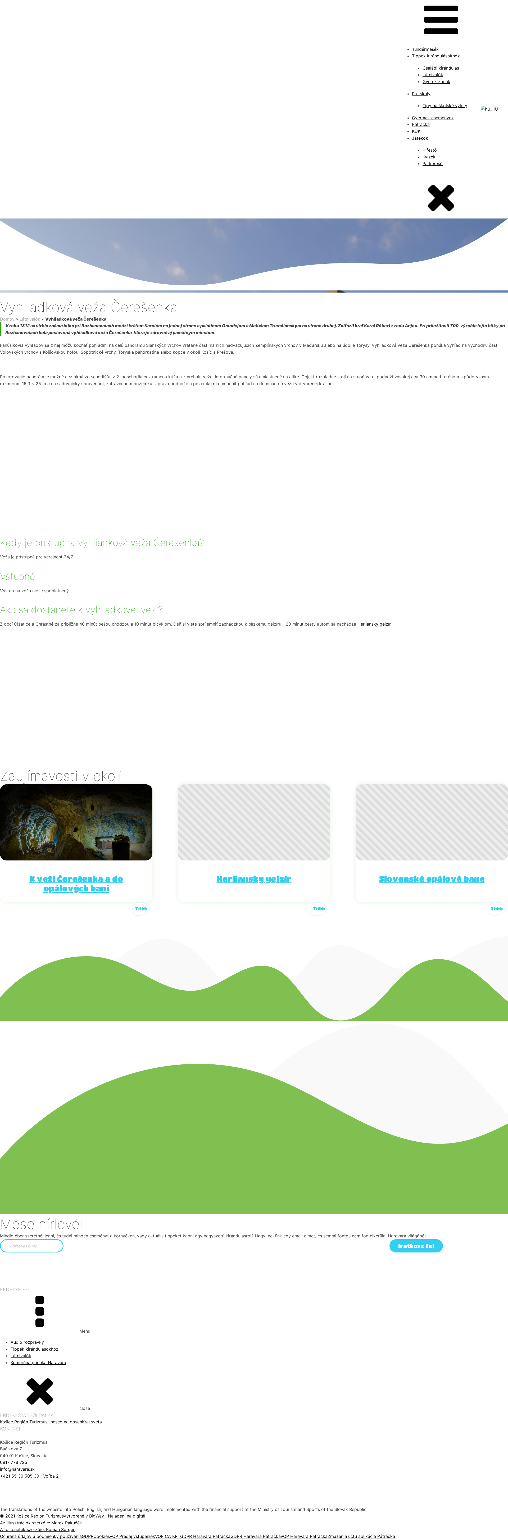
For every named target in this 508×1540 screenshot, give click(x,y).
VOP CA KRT (167, 1536)
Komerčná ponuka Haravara (38, 1362)
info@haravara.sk (17, 1469)
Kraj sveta (92, 1421)
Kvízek (429, 157)
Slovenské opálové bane (432, 878)
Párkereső (433, 163)
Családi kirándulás (441, 68)
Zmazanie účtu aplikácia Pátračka (361, 1536)
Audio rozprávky (27, 1342)
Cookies (101, 1536)
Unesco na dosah (64, 1421)
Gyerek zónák (436, 81)
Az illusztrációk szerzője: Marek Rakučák (41, 1522)
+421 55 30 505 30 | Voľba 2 (29, 1476)
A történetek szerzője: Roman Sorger (37, 1529)
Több (141, 908)
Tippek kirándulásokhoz (34, 1349)
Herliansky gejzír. (374, 624)
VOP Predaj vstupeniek (132, 1536)
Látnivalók (433, 74)
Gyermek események (433, 117)
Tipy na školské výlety (445, 105)
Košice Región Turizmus (23, 1421)
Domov (7, 319)
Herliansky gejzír (254, 878)
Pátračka (421, 124)
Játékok (420, 138)
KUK (416, 131)
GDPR (87, 1536)
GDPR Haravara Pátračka (205, 1536)
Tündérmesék (425, 49)
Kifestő (430, 150)
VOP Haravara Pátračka (304, 1536)
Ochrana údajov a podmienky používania (41, 1536)
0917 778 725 (13, 1462)
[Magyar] (489, 109)
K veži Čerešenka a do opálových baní (76, 883)
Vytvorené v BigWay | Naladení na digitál (104, 1516)
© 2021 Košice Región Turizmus (32, 1516)
